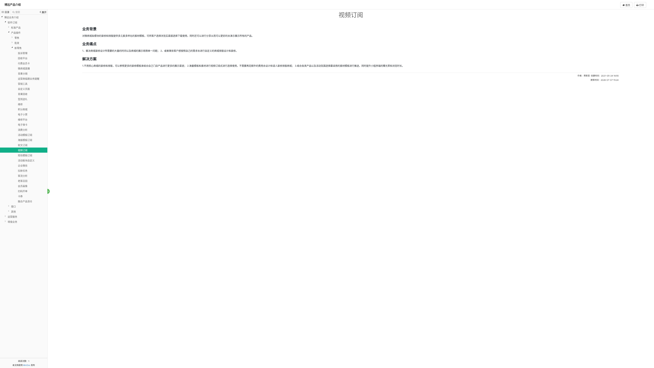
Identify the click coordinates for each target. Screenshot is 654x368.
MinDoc (26, 365)
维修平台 (22, 119)
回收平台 (22, 58)
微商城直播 (24, 68)
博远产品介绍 (12, 4)
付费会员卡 (24, 63)
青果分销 (22, 73)
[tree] (23, 119)
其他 (13, 211)
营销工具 (22, 83)
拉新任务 (22, 170)
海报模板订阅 (25, 140)
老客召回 (22, 180)
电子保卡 (22, 124)
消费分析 (22, 129)
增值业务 (12, 221)
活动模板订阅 (25, 134)
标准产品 (16, 27)
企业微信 (22, 165)
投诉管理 (22, 53)
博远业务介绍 (11, 17)
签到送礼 (22, 99)
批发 (16, 42)
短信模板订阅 (25, 155)
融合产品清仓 (25, 201)
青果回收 (22, 94)
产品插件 (16, 32)
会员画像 (22, 186)
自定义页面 (24, 88)
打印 (641, 5)
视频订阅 (22, 150)
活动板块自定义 (26, 160)
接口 (13, 206)
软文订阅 (22, 145)
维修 (20, 104)
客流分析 (22, 175)
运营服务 (12, 216)
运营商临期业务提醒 (28, 78)
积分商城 (22, 109)
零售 (16, 37)
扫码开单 (22, 191)
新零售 (18, 48)
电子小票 (22, 114)
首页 (627, 5)
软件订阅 (12, 22)
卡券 (20, 196)
